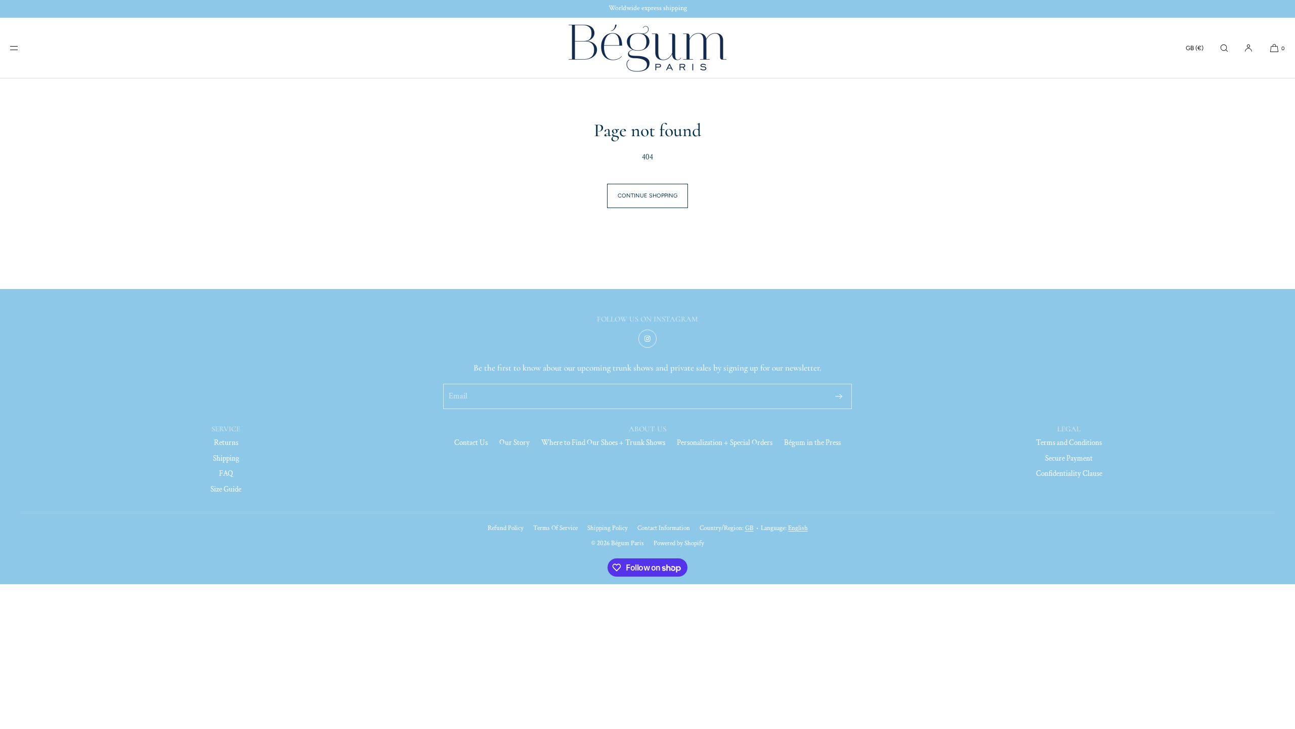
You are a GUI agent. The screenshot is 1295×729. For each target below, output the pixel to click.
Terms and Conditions (1069, 443)
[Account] (1248, 48)
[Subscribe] (838, 396)
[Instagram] (647, 339)
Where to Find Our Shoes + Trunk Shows (603, 443)
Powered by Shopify (679, 543)
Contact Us (471, 443)
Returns (226, 443)
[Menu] (22, 48)
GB (749, 528)
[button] (1224, 48)
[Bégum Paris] (647, 48)
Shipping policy (607, 528)
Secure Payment (1069, 458)
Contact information (663, 528)
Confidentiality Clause (1069, 473)
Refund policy (506, 528)
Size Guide (225, 489)
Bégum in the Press (812, 443)
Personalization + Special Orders (724, 443)
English (798, 528)
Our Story (514, 443)
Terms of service (555, 528)
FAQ (226, 473)
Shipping (226, 458)
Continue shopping (647, 195)
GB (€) (1194, 48)
